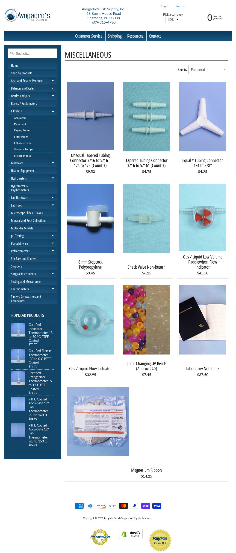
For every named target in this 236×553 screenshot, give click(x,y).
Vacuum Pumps (23, 149)
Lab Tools (34, 206)
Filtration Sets (22, 143)
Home (14, 65)
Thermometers (34, 290)
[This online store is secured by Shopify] (131, 536)
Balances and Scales (34, 89)
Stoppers (16, 266)
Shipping (115, 36)
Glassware (34, 164)
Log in (165, 6)
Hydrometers (34, 179)
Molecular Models (22, 228)
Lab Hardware (34, 198)
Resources (135, 36)
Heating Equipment (22, 170)
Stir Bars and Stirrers (23, 258)
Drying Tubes (22, 130)
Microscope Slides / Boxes (27, 212)
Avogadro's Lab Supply (116, 518)
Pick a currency (173, 14)
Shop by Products (21, 73)
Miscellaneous (22, 155)
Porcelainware (34, 244)
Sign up (180, 6)
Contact (155, 36)
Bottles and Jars (34, 96)
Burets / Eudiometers (24, 103)
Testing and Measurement (26, 281)
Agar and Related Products (34, 81)
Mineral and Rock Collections (28, 220)
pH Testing (34, 236)
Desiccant (20, 124)
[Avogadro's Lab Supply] (27, 15)
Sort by (182, 70)
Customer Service (88, 36)
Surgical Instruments (34, 274)
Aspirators (20, 118)
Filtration (34, 112)
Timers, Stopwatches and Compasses (26, 298)
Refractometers (34, 252)
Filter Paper (21, 136)
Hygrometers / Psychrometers (20, 187)
